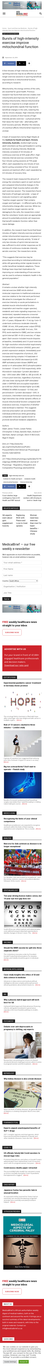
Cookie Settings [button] (10, 1362)
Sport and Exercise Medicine (17, 28)
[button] (4, 13)
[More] (29, 63)
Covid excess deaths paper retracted (20, 1168)
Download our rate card (16, 665)
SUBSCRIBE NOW (12, 632)
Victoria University (26, 482)
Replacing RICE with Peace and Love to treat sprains (21, 520)
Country (5, 581)
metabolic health (29, 479)
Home (4, 28)
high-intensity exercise (16, 475)
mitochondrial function (10, 482)
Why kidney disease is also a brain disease (22, 1079)
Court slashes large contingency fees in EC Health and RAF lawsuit (11, 498)
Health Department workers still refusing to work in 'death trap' (32, 498)
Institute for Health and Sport (12, 479)
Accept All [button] (23, 1362)
